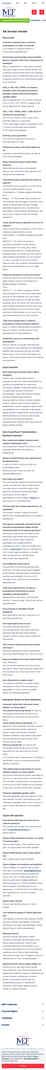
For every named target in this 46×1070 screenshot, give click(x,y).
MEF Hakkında (9, 1004)
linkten (33, 498)
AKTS (34, 3)
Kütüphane (6, 3)
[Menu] (41, 12)
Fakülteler (7, 1018)
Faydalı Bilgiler (10, 1011)
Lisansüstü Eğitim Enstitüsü (16, 20)
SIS (17, 3)
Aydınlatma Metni (31, 1059)
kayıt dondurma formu (19, 829)
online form (16, 549)
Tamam (23, 1066)
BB (25, 3)
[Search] (34, 12)
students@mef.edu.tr (32, 871)
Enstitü (5, 1025)
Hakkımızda (35, 20)
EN (43, 3)
